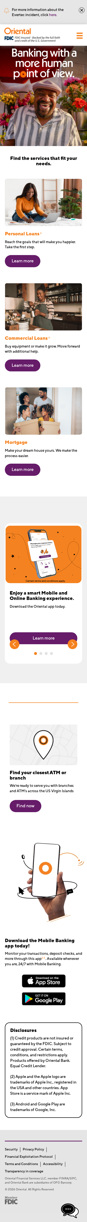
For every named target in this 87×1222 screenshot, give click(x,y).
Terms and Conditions (21, 1164)
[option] (43, 593)
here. (53, 15)
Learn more (44, 638)
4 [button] (51, 653)
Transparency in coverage (24, 1171)
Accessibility (53, 1164)
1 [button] (35, 653)
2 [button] (40, 653)
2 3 (43, 957)
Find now (25, 806)
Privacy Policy (33, 1149)
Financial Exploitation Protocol (29, 1157)
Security (11, 1149)
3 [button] (46, 653)
